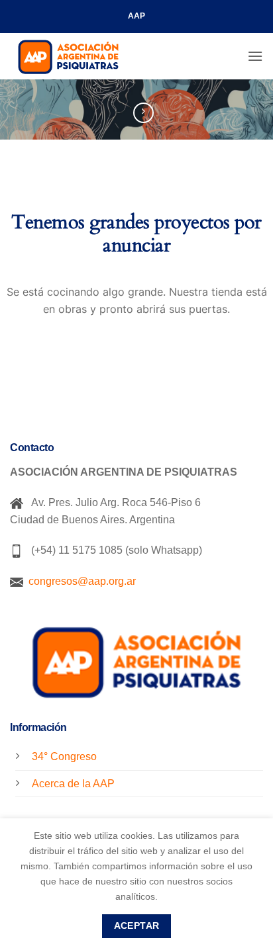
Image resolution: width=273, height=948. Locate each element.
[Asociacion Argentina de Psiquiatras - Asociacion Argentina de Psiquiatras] (76, 56)
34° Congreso (64, 756)
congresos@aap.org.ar (79, 581)
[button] (255, 56)
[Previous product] (143, 113)
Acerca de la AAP (73, 783)
